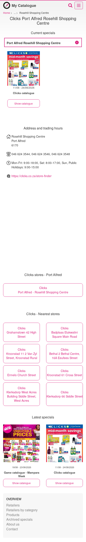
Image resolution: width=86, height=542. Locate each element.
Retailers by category (22, 509)
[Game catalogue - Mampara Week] (21, 443)
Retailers (13, 505)
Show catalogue (23, 103)
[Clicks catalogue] (64, 443)
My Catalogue (24, 5)
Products (12, 514)
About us (12, 524)
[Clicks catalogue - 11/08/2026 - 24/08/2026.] (23, 68)
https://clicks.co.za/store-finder (31, 176)
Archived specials (19, 519)
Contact (12, 529)
